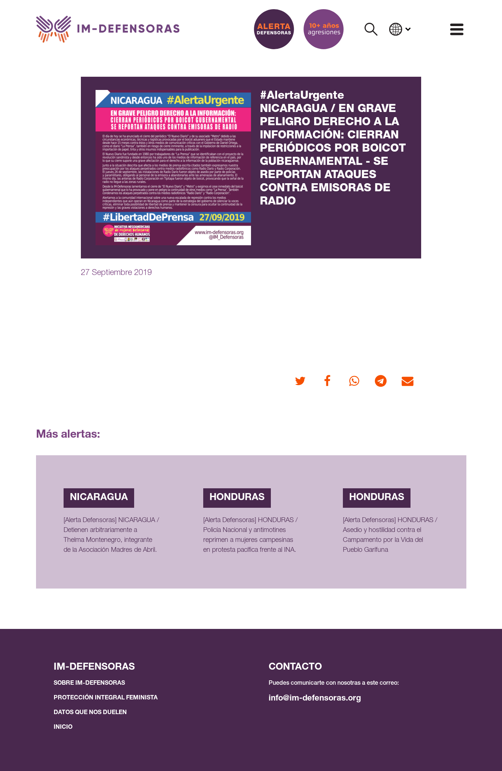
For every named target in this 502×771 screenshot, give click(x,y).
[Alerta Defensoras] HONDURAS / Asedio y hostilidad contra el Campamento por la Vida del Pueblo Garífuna (390, 535)
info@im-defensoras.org (315, 699)
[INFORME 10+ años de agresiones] (323, 29)
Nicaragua (99, 498)
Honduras (237, 498)
